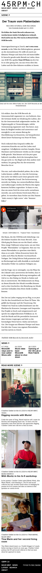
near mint (32, 411)
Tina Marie (33, 535)
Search (31, 8)
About (4, 10)
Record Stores (14, 26)
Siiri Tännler (36, 565)
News (15, 8)
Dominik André (17, 28)
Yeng (3, 413)
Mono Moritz (7, 474)
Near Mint (6, 8)
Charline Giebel (7, 411)
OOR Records (29, 26)
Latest (22, 8)
